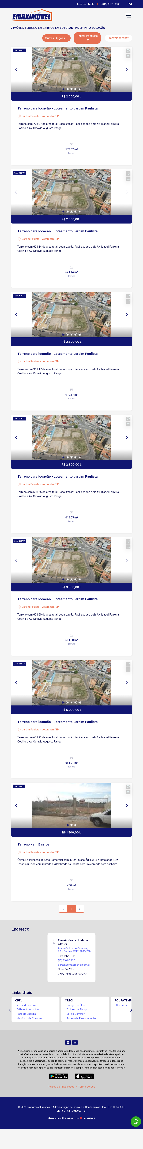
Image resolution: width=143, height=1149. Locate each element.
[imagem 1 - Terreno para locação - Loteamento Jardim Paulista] (71, 69)
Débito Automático (28, 1009)
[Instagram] (75, 1042)
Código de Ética (76, 1005)
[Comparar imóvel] (128, 56)
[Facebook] (68, 1042)
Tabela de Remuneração (81, 1018)
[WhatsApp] (135, 1121)
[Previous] (16, 69)
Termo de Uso (86, 1086)
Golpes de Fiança (77, 1009)
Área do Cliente (85, 4)
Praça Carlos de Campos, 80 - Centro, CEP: (74, 950)
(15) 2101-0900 (66, 960)
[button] (130, 3)
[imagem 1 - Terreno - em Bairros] (71, 805)
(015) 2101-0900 (110, 4)
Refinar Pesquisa (87, 36)
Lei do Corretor (76, 1013)
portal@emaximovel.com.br (74, 964)
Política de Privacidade (61, 1086)
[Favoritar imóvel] (128, 51)
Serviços (121, 1005)
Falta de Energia (26, 1013)
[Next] (126, 69)
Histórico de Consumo (30, 1018)
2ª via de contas (26, 1005)
